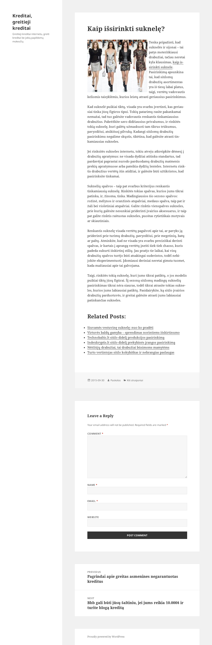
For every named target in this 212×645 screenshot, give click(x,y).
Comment (95, 433)
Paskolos (116, 380)
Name (92, 485)
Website (93, 517)
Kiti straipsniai (135, 380)
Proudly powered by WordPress (105, 636)
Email (92, 501)
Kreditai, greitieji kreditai (22, 21)
